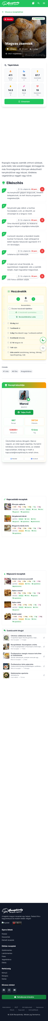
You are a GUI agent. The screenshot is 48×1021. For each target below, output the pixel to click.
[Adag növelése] (33, 299)
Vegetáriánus (6, 959)
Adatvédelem (6, 1007)
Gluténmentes (7, 950)
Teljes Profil (26, 412)
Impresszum (40, 1007)
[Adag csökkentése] (18, 299)
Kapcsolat (21, 1010)
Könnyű (4, 973)
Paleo (4, 956)
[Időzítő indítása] (42, 189)
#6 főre (14, 371)
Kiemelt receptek (8, 940)
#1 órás (5, 371)
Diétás (4, 962)
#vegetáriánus (26, 371)
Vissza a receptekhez (14, 12)
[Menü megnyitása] (44, 3)
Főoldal (4, 934)
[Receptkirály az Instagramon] (9, 990)
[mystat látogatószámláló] (6, 923)
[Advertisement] (24, 134)
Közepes (5, 976)
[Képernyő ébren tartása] (43, 348)
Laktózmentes (7, 953)
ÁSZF (16, 1007)
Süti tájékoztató (27, 1007)
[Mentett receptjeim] (33, 3)
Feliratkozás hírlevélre (25, 997)
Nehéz (4, 979)
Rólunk (12, 1010)
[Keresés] (38, 3)
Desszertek (6, 937)
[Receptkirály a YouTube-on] (15, 990)
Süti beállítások (33, 1010)
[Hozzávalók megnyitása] (43, 340)
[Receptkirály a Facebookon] (4, 990)
